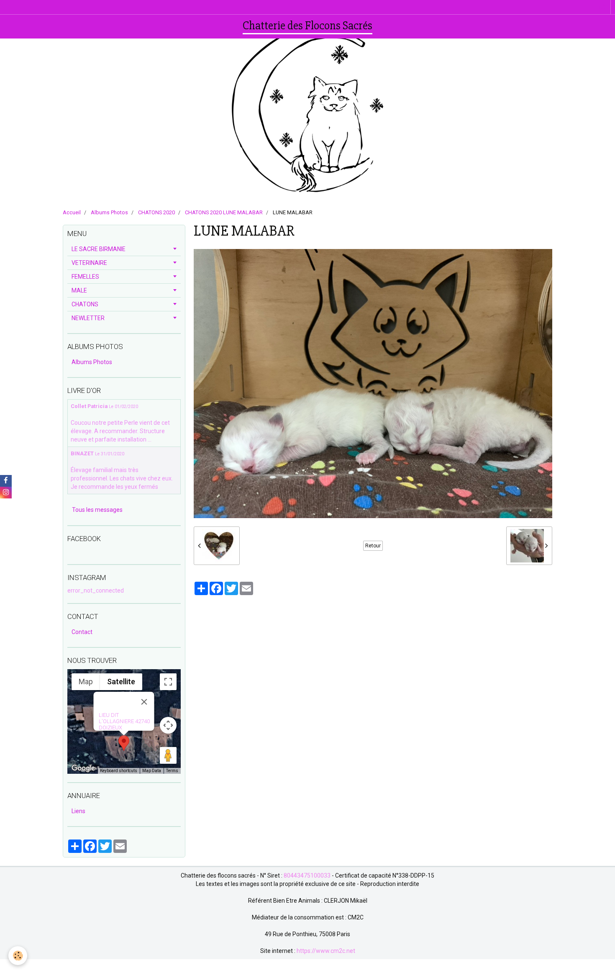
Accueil (72, 212)
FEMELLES (85, 276)
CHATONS (85, 304)
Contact (82, 632)
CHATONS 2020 (156, 212)
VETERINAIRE (89, 262)
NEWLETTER (88, 318)
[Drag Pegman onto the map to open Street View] (168, 755)
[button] (123, 743)
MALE (79, 290)
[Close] (144, 702)
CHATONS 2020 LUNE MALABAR (224, 212)
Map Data (151, 770)
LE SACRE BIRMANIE (99, 249)
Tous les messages (97, 509)
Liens (78, 811)
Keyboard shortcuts (118, 770)
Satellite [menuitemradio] (121, 681)
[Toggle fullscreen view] (168, 681)
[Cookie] (17, 955)
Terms (172, 770)
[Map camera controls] (168, 725)
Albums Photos (109, 212)
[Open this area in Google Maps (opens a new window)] (83, 768)
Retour (373, 546)
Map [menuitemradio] (86, 681)
